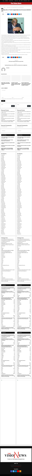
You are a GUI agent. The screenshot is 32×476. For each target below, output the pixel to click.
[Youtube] (18, 471)
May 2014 (2, 230)
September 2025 (3, 167)
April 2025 (2, 173)
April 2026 (2, 159)
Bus (1, 341)
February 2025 (3, 175)
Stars (2, 274)
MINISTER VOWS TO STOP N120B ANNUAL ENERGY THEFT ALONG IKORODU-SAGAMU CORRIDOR (7, 149)
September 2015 (3, 221)
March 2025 (2, 174)
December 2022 (3, 205)
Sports (2, 273)
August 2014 (3, 228)
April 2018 (2, 216)
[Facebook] (11, 471)
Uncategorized (3, 277)
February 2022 (3, 213)
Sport (2, 367)
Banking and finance (4, 242)
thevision (3, 12)
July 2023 (2, 197)
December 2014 (3, 223)
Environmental (3, 257)
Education (2, 301)
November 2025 (3, 165)
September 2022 (3, 207)
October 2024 (3, 180)
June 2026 (2, 157)
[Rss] (20, 471)
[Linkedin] (16, 471)
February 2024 (3, 189)
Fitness (2, 259)
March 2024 (2, 188)
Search (2, 104)
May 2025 (2, 172)
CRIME (2, 249)
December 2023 (3, 191)
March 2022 (2, 212)
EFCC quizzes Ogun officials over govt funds (16, 61)
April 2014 (2, 231)
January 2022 (3, 214)
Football (2, 260)
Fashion (2, 258)
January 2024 (3, 190)
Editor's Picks (3, 253)
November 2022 (3, 206)
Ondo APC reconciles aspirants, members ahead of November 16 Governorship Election (16, 84)
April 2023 (2, 200)
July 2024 (2, 183)
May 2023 (2, 199)
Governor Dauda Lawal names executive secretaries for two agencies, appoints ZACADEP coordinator (26, 84)
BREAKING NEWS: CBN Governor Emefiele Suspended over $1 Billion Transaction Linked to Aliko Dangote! (7, 244)
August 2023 (3, 196)
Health (2, 310)
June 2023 (2, 198)
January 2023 (3, 204)
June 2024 (2, 184)
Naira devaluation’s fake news (5, 265)
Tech (2, 275)
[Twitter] (13, 471)
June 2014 (2, 229)
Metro (2, 311)
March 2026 (2, 160)
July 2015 (2, 222)
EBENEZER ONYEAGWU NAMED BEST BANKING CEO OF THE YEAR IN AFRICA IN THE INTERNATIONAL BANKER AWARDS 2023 (7, 251)
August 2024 (3, 182)
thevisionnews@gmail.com (17, 466)
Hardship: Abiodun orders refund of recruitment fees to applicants (16, 65)
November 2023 (3, 192)
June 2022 (2, 208)
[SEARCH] (14, 131)
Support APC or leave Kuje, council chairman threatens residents (5, 83)
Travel (2, 276)
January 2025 (3, 176)
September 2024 (3, 181)
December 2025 (3, 164)
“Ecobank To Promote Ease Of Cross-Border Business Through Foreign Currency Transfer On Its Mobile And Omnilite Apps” (8, 280)
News (2, 266)
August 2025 (3, 168)
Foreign (2, 261)
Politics (2, 8)
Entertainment (3, 350)
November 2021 (3, 215)
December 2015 (3, 220)
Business (2, 248)
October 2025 (3, 166)
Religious (2, 268)
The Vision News (16, 3)
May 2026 (2, 158)
